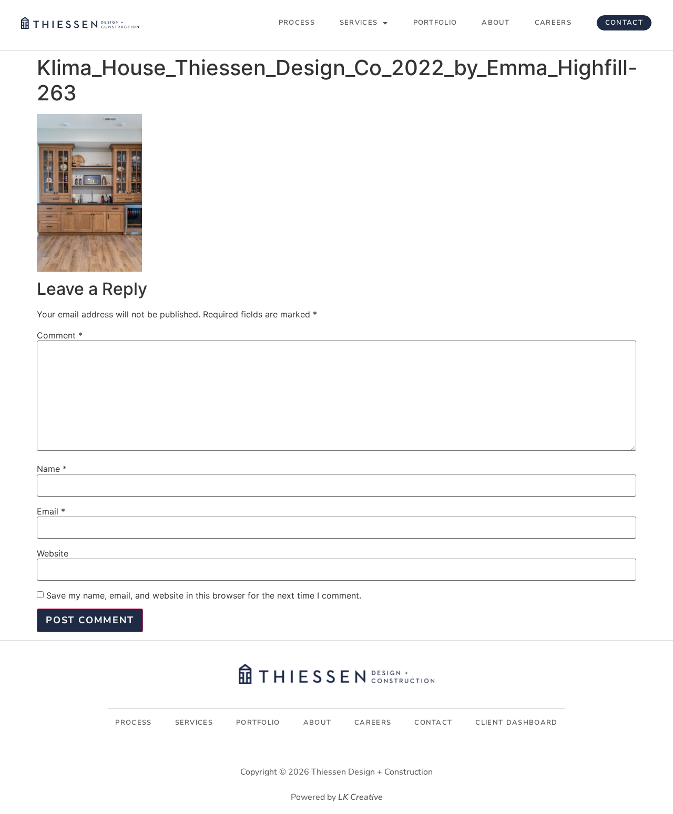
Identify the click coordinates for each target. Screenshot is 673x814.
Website (52, 553)
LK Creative (360, 797)
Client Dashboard (516, 722)
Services (359, 22)
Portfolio (435, 22)
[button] (364, 23)
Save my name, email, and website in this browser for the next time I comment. (203, 595)
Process (297, 22)
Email (51, 511)
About (496, 22)
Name (52, 469)
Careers (553, 22)
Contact (624, 22)
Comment (60, 335)
